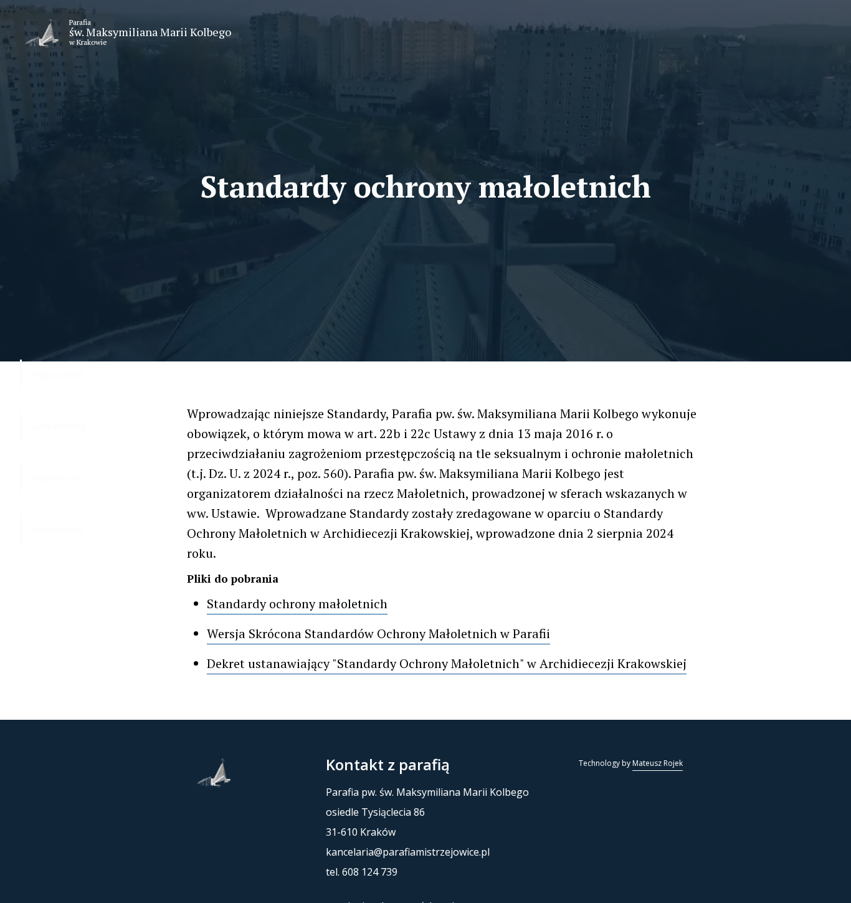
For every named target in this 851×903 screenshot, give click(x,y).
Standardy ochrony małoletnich (297, 603)
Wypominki (57, 529)
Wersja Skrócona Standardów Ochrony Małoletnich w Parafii (378, 633)
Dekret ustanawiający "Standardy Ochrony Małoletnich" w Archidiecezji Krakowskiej (447, 663)
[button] (38, 32)
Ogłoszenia (57, 374)
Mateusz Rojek (657, 763)
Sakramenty (59, 425)
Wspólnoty (56, 477)
